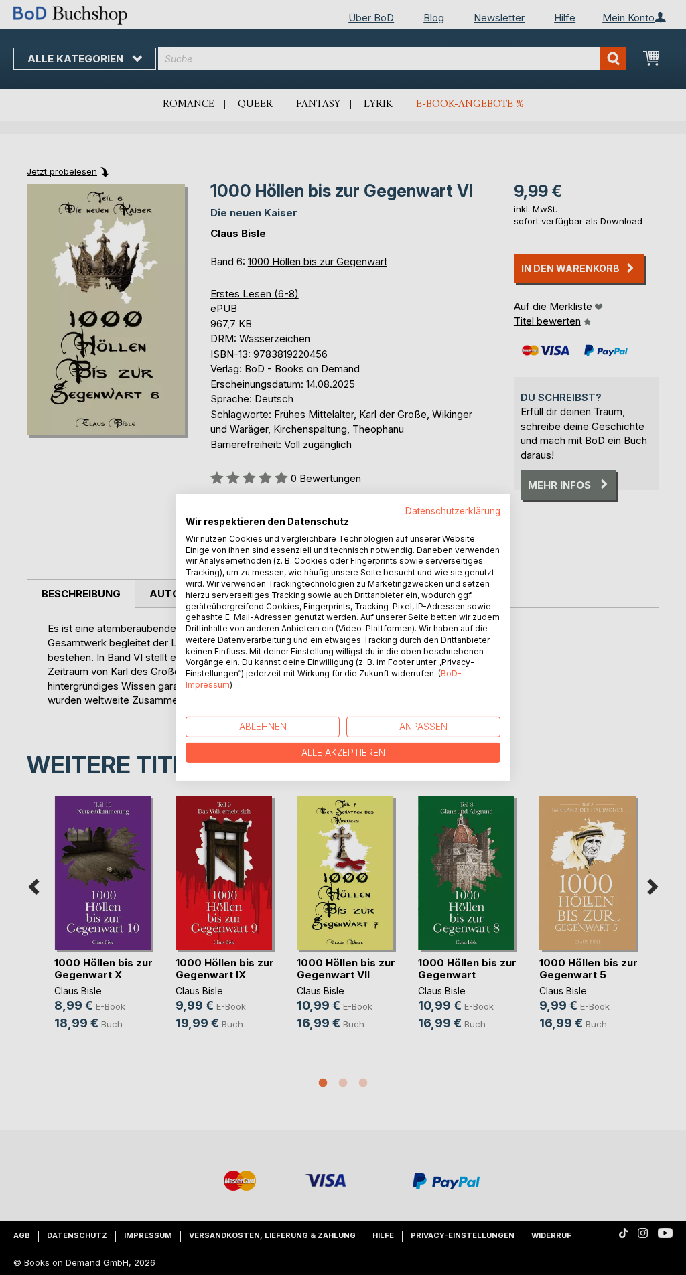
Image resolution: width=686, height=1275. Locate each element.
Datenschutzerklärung (452, 511)
